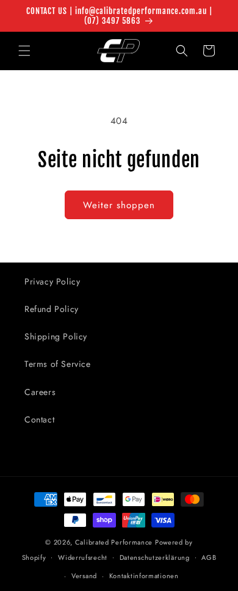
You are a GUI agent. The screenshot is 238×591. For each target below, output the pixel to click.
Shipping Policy (55, 336)
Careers (40, 392)
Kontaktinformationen (144, 576)
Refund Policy (51, 309)
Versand (84, 576)
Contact (39, 419)
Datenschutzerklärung (155, 557)
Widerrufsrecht (82, 557)
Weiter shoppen (119, 205)
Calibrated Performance (114, 542)
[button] (24, 50)
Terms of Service (57, 364)
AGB (208, 557)
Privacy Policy (52, 281)
